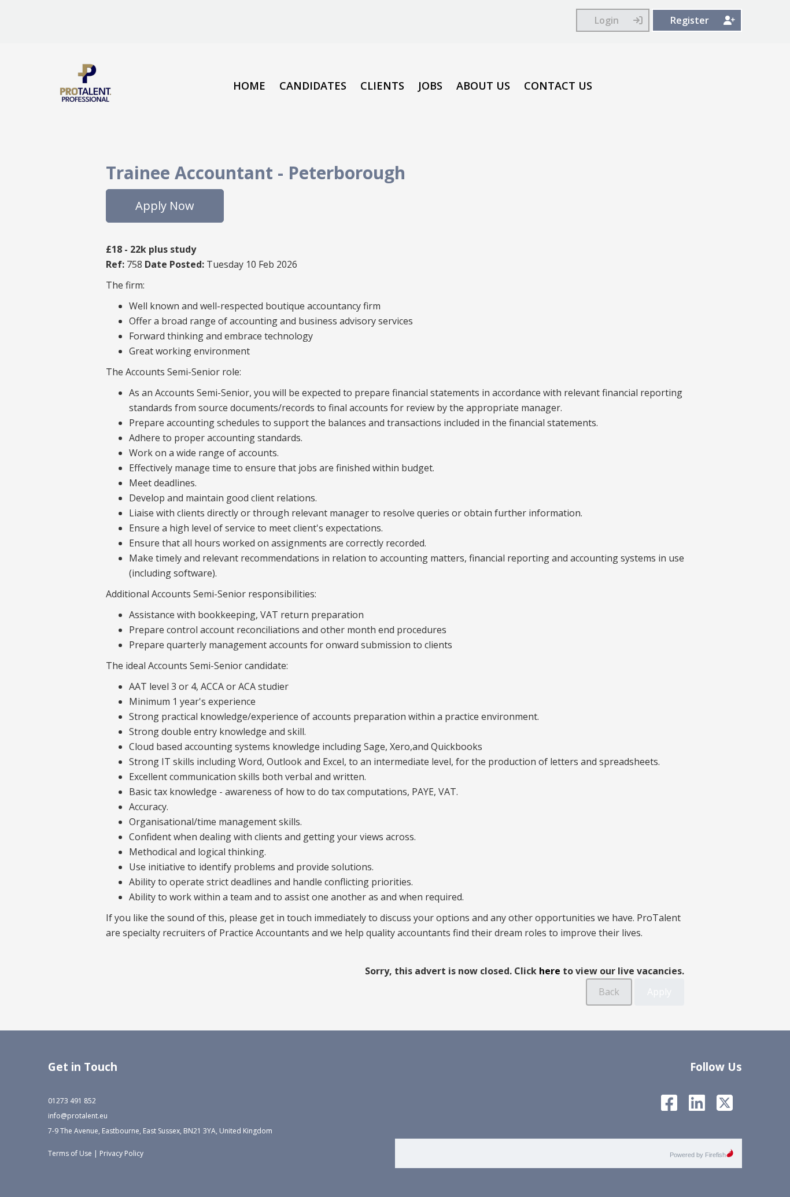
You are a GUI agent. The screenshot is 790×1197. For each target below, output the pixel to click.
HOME (249, 86)
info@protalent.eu (78, 1116)
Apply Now (164, 205)
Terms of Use (70, 1153)
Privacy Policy (121, 1153)
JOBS (430, 86)
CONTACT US (558, 86)
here (549, 971)
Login (607, 20)
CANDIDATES (312, 86)
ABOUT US (483, 86)
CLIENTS (382, 86)
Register (689, 20)
